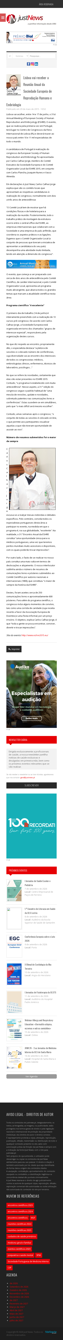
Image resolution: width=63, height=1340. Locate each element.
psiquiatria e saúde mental (20, 1255)
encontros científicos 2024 (20, 1211)
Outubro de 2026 (18, 1290)
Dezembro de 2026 (19, 1296)
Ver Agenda (31, 1076)
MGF (33, 1217)
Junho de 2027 (17, 1317)
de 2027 (14, 1300)
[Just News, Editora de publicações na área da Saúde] (31, 20)
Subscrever (32, 785)
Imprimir (15, 649)
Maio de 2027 (16, 1313)
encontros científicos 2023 (20, 1205)
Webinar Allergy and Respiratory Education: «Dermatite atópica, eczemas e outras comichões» (39, 1024)
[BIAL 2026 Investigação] (32, 37)
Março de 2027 (17, 1306)
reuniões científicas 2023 (19, 1230)
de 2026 (14, 1283)
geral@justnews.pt (27, 777)
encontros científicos (18, 1217)
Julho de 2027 (16, 1320)
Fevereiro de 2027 (19, 1303)
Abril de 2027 (16, 1310)
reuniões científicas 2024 (19, 1224)
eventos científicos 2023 (19, 1249)
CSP (9, 1267)
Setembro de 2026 (19, 1286)
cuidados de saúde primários (22, 1236)
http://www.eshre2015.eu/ (35, 635)
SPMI (38, 1255)
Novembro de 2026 (19, 1293)
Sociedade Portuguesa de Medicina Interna (28, 1261)
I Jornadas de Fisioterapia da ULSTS (40, 992)
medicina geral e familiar (19, 1242)
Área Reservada (46, 4)
